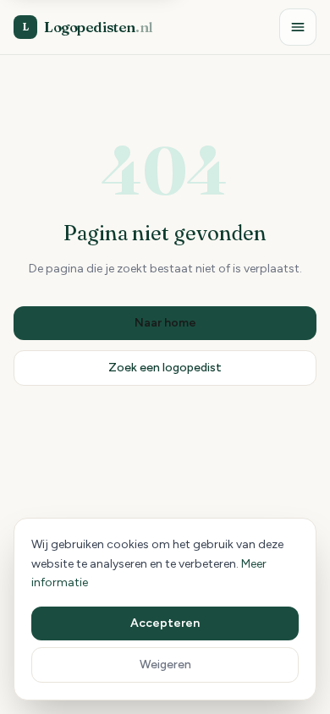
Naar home (165, 323)
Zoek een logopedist (165, 367)
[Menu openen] (297, 27)
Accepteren (165, 623)
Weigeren (165, 664)
